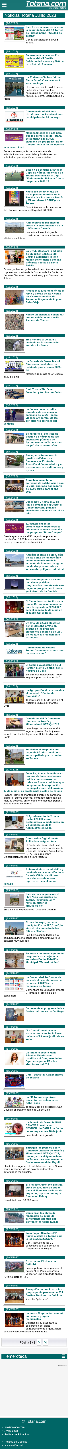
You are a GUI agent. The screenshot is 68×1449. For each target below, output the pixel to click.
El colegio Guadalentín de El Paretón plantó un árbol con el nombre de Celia (44, 667)
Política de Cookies (16, 1441)
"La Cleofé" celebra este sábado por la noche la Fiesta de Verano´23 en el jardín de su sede (45, 1035)
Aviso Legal (11, 1430)
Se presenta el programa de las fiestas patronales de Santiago (45, 1010)
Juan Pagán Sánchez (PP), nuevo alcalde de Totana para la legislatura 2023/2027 (44, 1236)
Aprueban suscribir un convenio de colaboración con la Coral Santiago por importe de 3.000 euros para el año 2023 (45, 486)
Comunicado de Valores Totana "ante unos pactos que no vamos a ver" (44, 650)
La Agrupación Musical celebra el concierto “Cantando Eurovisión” (45, 693)
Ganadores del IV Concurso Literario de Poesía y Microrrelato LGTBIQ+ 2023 (43, 721)
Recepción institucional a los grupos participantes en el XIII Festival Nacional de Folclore (44, 1292)
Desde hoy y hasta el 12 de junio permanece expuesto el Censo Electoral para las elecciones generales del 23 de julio (45, 507)
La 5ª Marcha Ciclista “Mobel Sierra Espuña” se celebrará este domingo (43, 80)
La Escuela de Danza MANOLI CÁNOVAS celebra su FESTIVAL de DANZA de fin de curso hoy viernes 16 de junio (44, 1127)
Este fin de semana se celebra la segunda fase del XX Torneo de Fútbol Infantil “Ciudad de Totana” (44, 31)
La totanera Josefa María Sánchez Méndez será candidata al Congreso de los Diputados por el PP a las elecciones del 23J (44, 1058)
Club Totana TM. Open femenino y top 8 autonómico (44, 391)
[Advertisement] (34, 1390)
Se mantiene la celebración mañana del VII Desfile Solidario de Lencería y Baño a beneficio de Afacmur (45, 59)
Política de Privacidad (17, 1434)
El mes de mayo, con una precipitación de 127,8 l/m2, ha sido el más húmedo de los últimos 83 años (44, 926)
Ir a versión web (14, 1445)
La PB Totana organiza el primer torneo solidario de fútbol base (42, 1100)
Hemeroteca (34, 1356)
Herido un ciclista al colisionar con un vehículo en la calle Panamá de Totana (44, 317)
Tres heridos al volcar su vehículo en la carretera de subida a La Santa (42, 342)
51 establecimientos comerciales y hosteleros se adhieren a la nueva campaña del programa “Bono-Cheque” (44, 528)
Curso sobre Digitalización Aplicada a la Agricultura (42, 840)
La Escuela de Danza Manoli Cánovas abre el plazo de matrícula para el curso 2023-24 (43, 365)
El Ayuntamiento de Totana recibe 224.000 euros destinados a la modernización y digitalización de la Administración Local (45, 822)
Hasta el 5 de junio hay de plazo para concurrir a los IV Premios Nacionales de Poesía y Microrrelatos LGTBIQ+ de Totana (44, 197)
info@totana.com (15, 1427)
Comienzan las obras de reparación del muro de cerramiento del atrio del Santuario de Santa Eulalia (42, 1217)
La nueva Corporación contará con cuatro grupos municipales (44, 1316)
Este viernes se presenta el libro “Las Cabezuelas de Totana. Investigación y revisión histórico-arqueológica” (42, 900)
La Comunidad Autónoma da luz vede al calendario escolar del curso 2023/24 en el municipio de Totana (44, 981)
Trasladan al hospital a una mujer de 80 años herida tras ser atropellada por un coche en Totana (43, 754)
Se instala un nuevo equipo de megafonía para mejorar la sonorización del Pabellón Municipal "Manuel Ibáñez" (45, 958)
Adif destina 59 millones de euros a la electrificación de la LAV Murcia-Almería (44, 225)
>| (45, 1342)
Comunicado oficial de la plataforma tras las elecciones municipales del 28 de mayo (44, 114)
